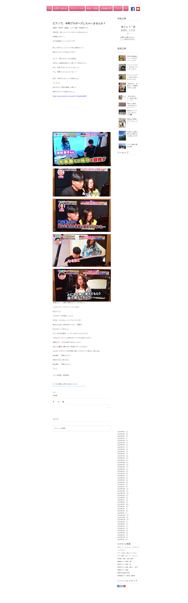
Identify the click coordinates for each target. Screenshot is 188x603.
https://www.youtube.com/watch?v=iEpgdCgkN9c (70, 96)
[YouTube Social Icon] (138, 9)
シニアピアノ (121, 550)
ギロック (120, 547)
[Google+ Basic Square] (124, 586)
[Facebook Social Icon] (133, 9)
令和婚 (55, 395)
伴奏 (124, 558)
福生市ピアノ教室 (122, 564)
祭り (131, 561)
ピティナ (128, 556)
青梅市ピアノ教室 (122, 570)
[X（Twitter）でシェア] (58, 402)
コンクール (127, 547)
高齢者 (133, 575)
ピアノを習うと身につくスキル (127, 553)
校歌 (132, 558)
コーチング (135, 547)
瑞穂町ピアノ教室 (122, 561)
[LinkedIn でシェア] (63, 402)
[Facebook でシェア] (54, 402)
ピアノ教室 (120, 556)
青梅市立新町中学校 (123, 573)
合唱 (128, 558)
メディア (135, 556)
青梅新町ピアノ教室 (123, 575)
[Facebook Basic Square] (118, 586)
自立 (136, 567)
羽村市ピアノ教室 (122, 567)
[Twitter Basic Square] (121, 586)
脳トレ (132, 567)
